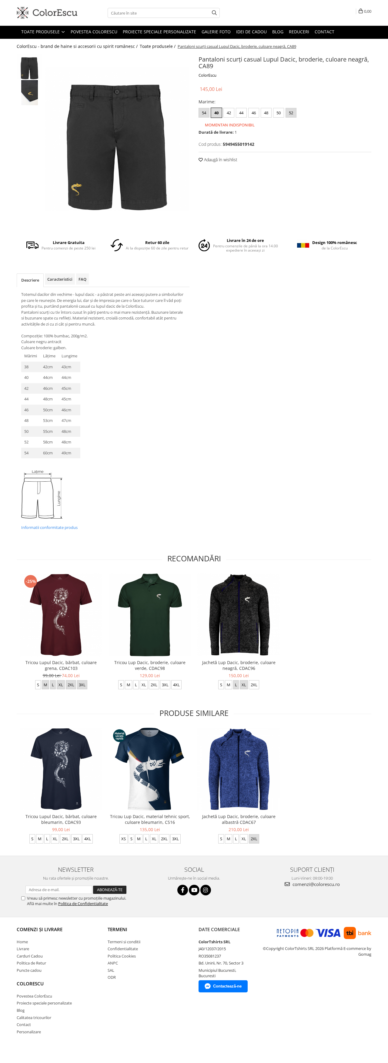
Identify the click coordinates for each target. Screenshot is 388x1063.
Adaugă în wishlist (220, 159)
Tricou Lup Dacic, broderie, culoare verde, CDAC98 (150, 665)
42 (229, 112)
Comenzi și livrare (39, 929)
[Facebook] (182, 890)
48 (266, 112)
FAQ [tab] (82, 279)
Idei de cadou (251, 32)
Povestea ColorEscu (94, 32)
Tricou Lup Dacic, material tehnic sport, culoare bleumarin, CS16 (150, 819)
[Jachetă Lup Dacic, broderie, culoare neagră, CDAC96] (238, 614)
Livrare (23, 948)
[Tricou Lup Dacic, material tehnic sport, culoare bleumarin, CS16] (150, 769)
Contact (324, 32)
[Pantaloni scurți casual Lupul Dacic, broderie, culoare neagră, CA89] (117, 139)
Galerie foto (216, 32)
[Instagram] (205, 890)
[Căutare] (214, 13)
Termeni (117, 929)
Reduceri (299, 32)
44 (241, 112)
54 (204, 112)
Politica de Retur (31, 963)
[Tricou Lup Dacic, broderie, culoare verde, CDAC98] (150, 614)
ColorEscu (207, 75)
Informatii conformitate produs (49, 527)
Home (22, 941)
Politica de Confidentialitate (83, 903)
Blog (277, 32)
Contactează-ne (227, 986)
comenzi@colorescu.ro (315, 884)
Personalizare (29, 1032)
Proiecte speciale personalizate (159, 32)
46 (254, 112)
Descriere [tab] (30, 280)
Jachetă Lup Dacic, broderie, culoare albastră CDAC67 (239, 819)
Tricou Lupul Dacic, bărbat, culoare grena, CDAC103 (61, 665)
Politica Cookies (122, 956)
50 (278, 112)
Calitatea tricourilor (34, 1017)
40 (216, 112)
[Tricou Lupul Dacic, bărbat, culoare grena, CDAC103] (61, 615)
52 (291, 112)
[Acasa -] (47, 13)
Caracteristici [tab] (59, 279)
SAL (111, 970)
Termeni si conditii (124, 941)
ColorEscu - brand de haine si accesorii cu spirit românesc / (78, 46)
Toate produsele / (158, 46)
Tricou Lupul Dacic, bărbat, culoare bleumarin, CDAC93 (61, 819)
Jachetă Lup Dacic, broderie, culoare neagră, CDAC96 (239, 665)
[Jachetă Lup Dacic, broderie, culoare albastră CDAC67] (238, 769)
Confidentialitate (123, 948)
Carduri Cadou (30, 956)
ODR (112, 977)
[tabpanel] (117, 139)
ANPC (113, 963)
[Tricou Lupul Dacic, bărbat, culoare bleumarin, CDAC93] (61, 769)
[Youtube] (194, 890)
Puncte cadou (29, 970)
